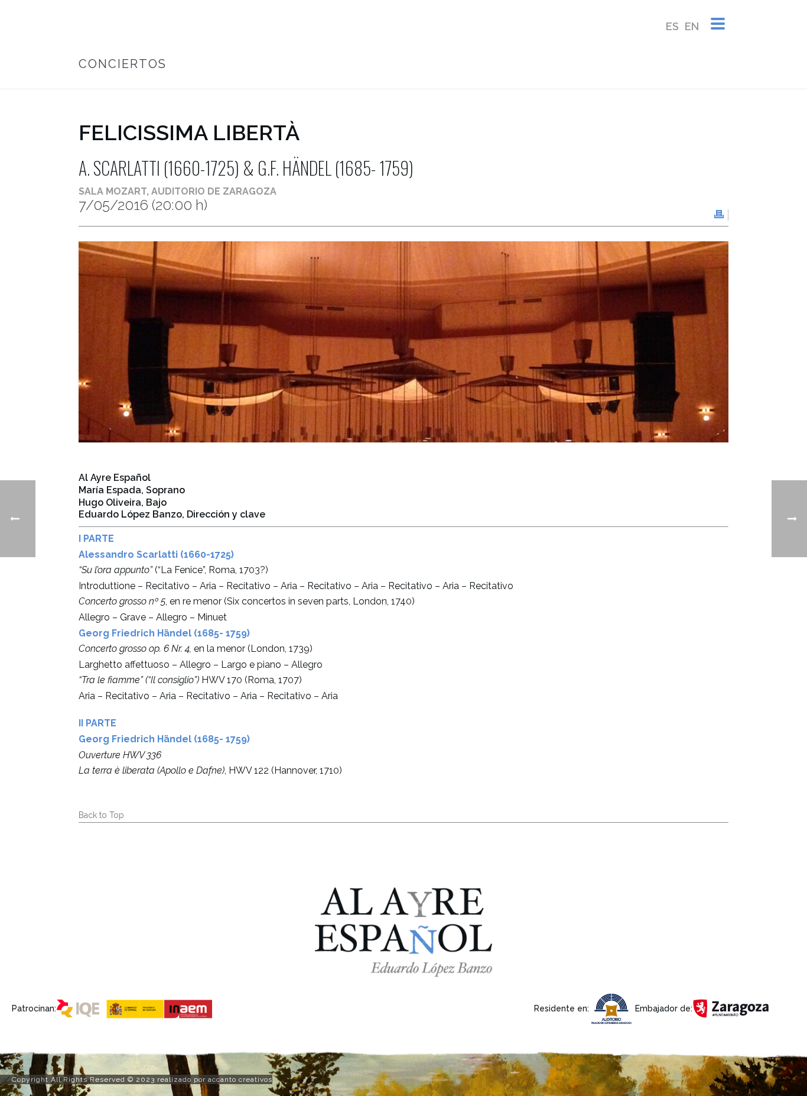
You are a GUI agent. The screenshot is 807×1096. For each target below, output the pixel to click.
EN (692, 26)
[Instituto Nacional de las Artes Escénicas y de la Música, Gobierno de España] (161, 1007)
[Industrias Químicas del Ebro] (80, 1007)
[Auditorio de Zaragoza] (612, 1007)
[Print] (719, 215)
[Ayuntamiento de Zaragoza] (731, 1007)
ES (672, 26)
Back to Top (101, 815)
